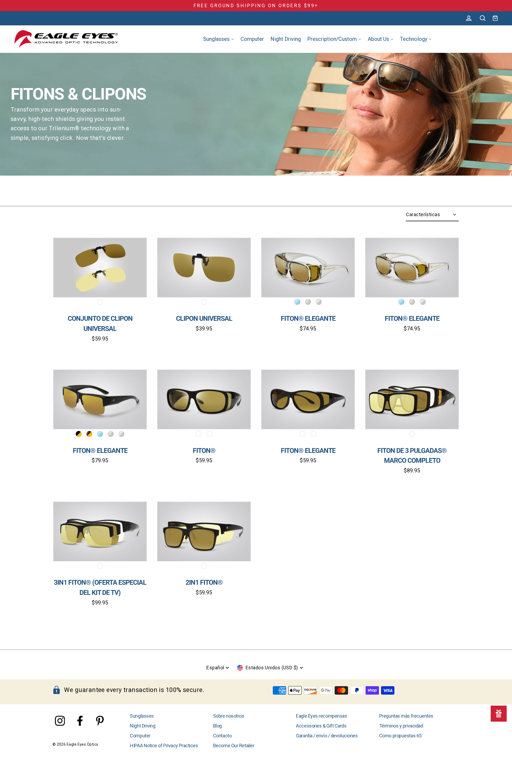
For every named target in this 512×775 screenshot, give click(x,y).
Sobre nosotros (228, 716)
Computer (140, 735)
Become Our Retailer (233, 745)
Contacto (222, 735)
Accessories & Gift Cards (321, 726)
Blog (217, 726)
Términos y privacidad (401, 726)
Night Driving (142, 726)
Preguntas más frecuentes (406, 716)
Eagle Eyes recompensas (321, 716)
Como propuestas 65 (400, 735)
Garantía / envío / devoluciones (327, 735)
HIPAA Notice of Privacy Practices (164, 745)
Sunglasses (142, 716)
